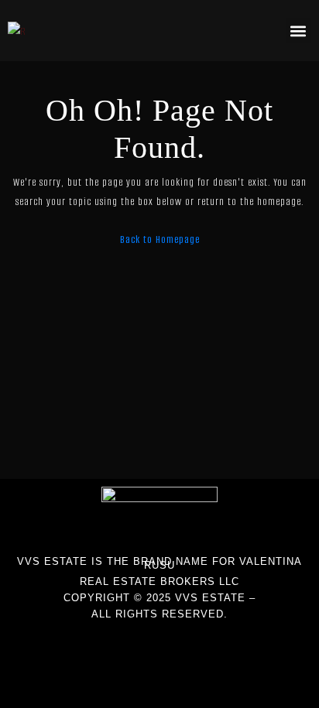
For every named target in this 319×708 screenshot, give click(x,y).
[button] (298, 30)
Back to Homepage (160, 239)
